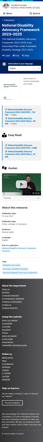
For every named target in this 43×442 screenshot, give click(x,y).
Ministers (5, 292)
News (4, 361)
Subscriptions (7, 342)
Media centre (7, 358)
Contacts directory (10, 308)
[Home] (21, 5)
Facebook (6, 367)
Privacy (5, 333)
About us (5, 289)
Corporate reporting (10, 295)
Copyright (6, 326)
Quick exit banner (9, 336)
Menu (9, 13)
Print (17, 55)
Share (26, 55)
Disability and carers (11, 265)
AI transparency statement (13, 298)
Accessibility (7, 323)
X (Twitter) (6, 373)
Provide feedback (12, 403)
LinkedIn (5, 370)
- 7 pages (20, 112)
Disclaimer (6, 330)
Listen (7, 55)
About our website (9, 320)
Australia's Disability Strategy (15, 269)
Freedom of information (12, 302)
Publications (9, 20)
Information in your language (20, 64)
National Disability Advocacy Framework (20, 273)
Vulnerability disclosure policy (14, 345)
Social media (7, 339)
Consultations (7, 364)
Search (36, 13)
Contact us (6, 305)
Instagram (6, 379)
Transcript (7, 198)
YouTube (5, 376)
